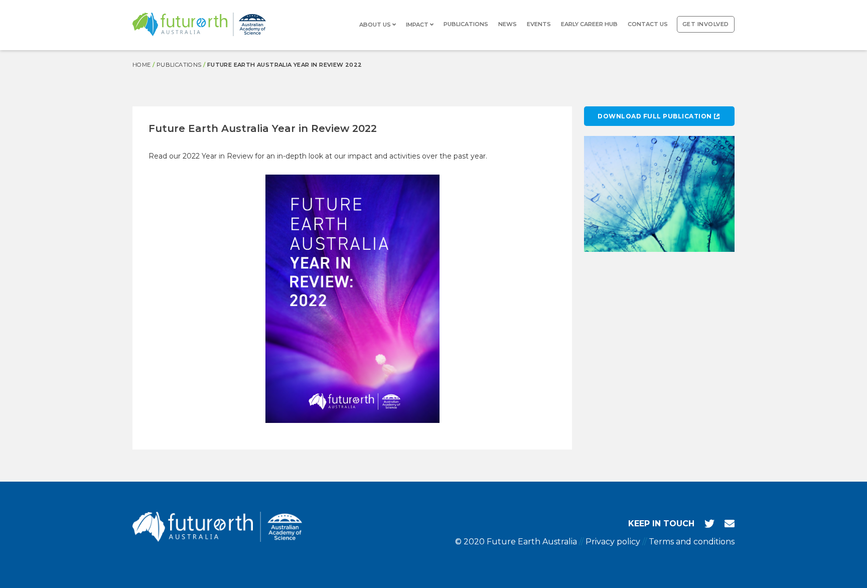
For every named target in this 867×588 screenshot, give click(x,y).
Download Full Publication (655, 116)
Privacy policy (613, 541)
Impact (418, 24)
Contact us (648, 24)
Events (539, 24)
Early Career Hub (589, 24)
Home (141, 64)
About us (375, 24)
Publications (466, 24)
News (507, 24)
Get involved (705, 24)
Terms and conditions (692, 541)
